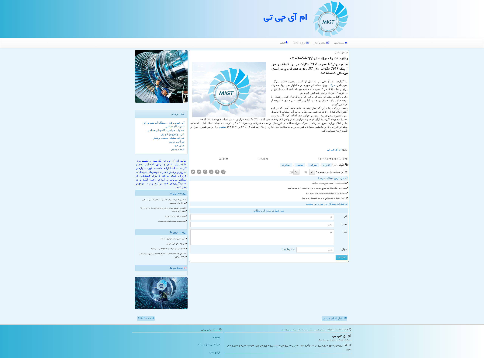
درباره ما (216, 337)
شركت (332, 85)
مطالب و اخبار (320, 43)
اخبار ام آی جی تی (333, 318)
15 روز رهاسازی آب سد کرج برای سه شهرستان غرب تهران (324, 198)
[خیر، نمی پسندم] (296, 172)
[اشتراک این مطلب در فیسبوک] (217, 171)
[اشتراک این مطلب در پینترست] (205, 171)
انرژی (282, 43)
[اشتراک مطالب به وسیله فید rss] (193, 171)
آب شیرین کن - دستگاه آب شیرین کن (164, 122)
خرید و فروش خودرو (173, 134)
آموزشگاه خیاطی (175, 126)
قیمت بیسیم (178, 149)
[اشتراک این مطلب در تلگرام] (223, 171)
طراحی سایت (177, 141)
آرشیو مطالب (214, 352)
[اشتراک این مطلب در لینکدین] (199, 171)
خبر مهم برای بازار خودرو (176, 244)
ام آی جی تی (285, 17)
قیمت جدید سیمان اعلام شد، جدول (172, 221)
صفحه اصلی (339, 43)
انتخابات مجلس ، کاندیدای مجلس (166, 130)
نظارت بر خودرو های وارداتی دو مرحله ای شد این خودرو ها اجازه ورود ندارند (163, 209)
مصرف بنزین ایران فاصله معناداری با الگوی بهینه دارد (326, 193)
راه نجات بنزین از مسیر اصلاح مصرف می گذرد (329, 183)
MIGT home (145, 318)
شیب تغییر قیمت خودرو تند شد (173, 239)
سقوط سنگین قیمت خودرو (175, 216)
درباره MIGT (299, 43)
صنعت (222, 127)
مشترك (286, 165)
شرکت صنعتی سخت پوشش (169, 137)
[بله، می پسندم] (312, 172)
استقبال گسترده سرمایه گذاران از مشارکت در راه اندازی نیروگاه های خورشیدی (164, 201)
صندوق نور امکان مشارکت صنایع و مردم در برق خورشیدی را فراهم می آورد (317, 188)
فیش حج (180, 145)
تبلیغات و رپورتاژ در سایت (209, 345)
